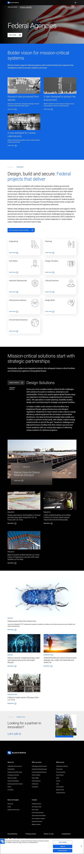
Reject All (62, 846)
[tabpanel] (51, 406)
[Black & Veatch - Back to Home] (13, 3)
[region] (42, 846)
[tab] (16, 382)
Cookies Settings (63, 842)
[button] (75, 3)
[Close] (81, 846)
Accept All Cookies (62, 850)
